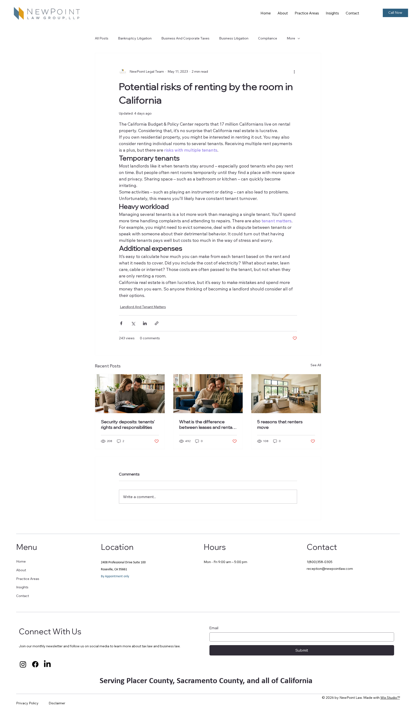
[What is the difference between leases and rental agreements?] (208, 393)
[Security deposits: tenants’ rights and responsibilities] (130, 393)
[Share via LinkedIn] (145, 323)
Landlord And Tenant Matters (143, 307)
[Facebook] (35, 664)
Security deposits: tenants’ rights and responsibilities (128, 424)
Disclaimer (57, 703)
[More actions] (294, 71)
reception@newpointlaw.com (330, 568)
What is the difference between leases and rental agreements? (206, 424)
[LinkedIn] (47, 664)
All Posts (101, 38)
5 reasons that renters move (280, 424)
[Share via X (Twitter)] (133, 323)
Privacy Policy (27, 703)
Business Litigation (233, 38)
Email (213, 628)
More (291, 38)
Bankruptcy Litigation (135, 38)
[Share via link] (156, 323)
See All (316, 365)
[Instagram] (23, 664)
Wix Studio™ (390, 697)
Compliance (267, 38)
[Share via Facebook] (121, 323)
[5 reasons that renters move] (286, 393)
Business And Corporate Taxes (185, 38)
